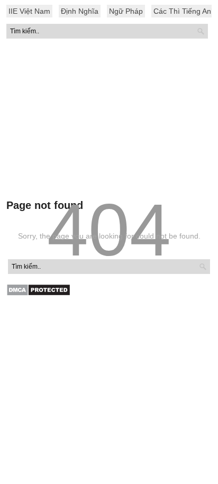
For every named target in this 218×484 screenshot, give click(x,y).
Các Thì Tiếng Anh (184, 11)
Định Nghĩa (79, 11)
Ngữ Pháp (126, 11)
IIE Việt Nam (29, 11)
